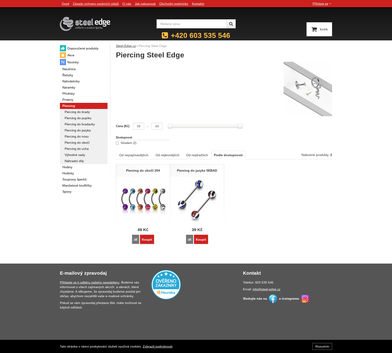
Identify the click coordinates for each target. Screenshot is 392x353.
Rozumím (322, 346)
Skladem (127, 143)
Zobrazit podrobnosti (157, 346)
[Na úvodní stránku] (85, 24)
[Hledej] (231, 23)
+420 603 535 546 (200, 35)
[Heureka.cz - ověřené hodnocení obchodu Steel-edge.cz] (166, 284)
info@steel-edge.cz (266, 289)
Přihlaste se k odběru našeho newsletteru (89, 282)
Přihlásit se (320, 3)
